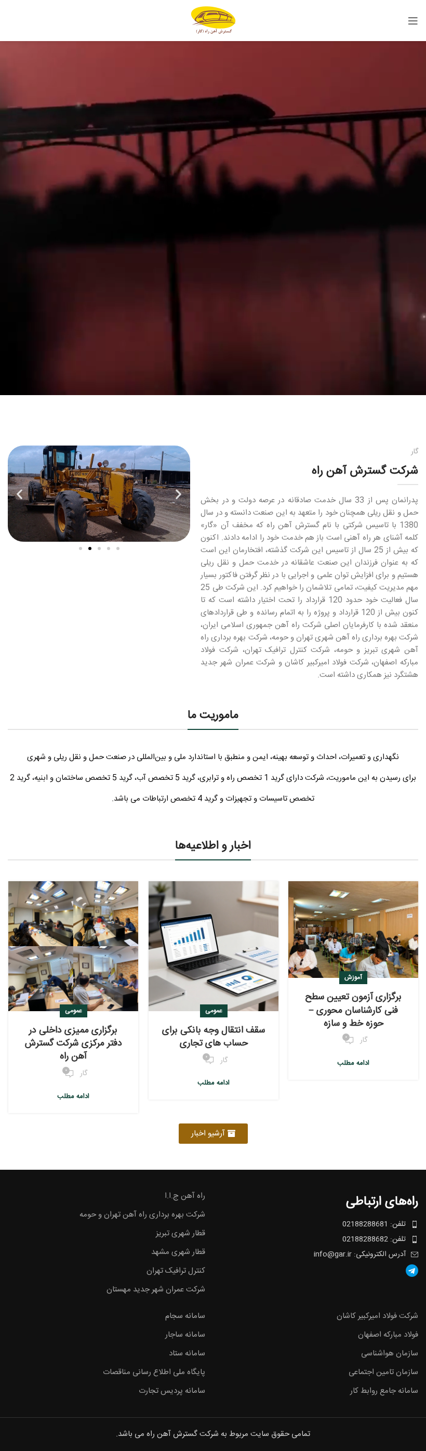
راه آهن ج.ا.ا (185, 1196)
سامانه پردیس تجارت (172, 1390)
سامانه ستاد (187, 1353)
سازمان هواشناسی (389, 1353)
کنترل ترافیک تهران (176, 1270)
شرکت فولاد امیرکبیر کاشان (377, 1316)
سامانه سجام (185, 1316)
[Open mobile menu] (413, 20)
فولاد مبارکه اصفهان (388, 1334)
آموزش (353, 977)
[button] (19, 493)
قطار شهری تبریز (180, 1233)
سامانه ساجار (185, 1334)
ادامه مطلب (353, 1063)
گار (363, 1040)
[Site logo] (213, 20)
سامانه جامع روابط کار (384, 1390)
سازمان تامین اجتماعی (383, 1372)
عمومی (213, 1010)
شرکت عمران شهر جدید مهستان (155, 1289)
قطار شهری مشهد (178, 1252)
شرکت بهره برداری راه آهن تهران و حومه (142, 1214)
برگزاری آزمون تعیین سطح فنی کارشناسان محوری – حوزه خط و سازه (353, 1010)
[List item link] (319, 1270)
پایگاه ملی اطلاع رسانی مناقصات (154, 1372)
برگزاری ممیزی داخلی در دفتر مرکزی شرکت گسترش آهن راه (73, 1043)
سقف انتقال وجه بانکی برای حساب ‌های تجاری (213, 1037)
